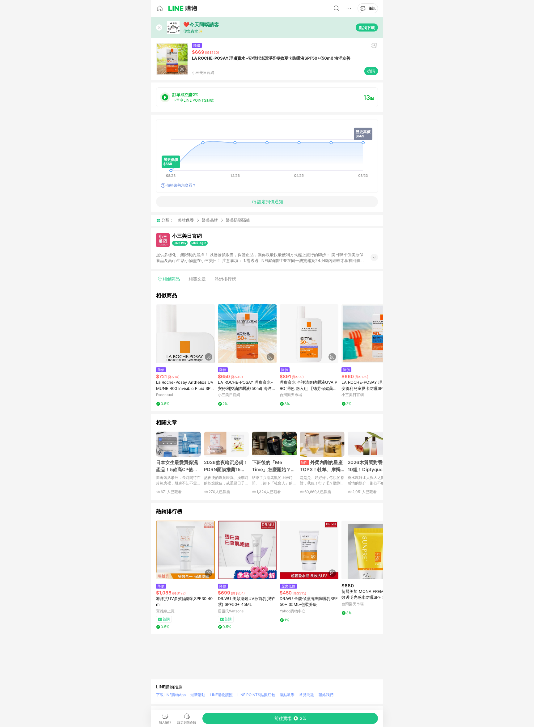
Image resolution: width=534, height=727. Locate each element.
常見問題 (306, 694)
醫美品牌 (210, 220)
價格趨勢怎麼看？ (181, 185)
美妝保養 (186, 220)
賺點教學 (287, 694)
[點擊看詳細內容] (185, 333)
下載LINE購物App (171, 694)
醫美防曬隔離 (238, 220)
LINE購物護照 (221, 694)
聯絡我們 (326, 694)
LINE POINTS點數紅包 (256, 694)
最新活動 (197, 694)
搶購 (371, 71)
